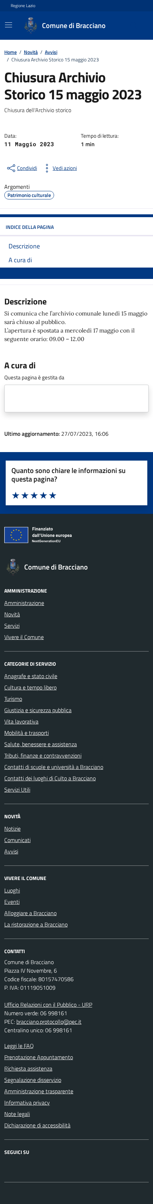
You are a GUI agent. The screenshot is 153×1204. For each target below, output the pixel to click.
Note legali (17, 1114)
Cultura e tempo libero (30, 687)
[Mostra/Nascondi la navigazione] (8, 25)
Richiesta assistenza (28, 1068)
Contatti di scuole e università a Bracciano (53, 767)
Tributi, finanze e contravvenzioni (42, 755)
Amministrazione (24, 603)
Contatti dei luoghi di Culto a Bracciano (50, 778)
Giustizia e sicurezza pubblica (38, 710)
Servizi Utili (17, 789)
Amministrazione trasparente (38, 1091)
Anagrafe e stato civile (30, 676)
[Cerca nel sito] (133, 25)
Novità (12, 614)
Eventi (12, 901)
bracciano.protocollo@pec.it (48, 1021)
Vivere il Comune (24, 637)
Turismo (13, 698)
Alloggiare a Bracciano (30, 913)
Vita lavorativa (21, 721)
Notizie (12, 828)
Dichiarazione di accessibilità (37, 1125)
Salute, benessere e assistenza (40, 744)
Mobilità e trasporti (26, 733)
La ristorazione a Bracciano (36, 924)
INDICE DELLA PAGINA (30, 227)
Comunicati (17, 840)
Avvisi (11, 851)
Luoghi (12, 890)
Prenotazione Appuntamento (38, 1057)
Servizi (12, 625)
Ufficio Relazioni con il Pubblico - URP (48, 1004)
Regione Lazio (23, 5)
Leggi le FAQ (19, 1045)
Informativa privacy (27, 1102)
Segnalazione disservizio (32, 1080)
